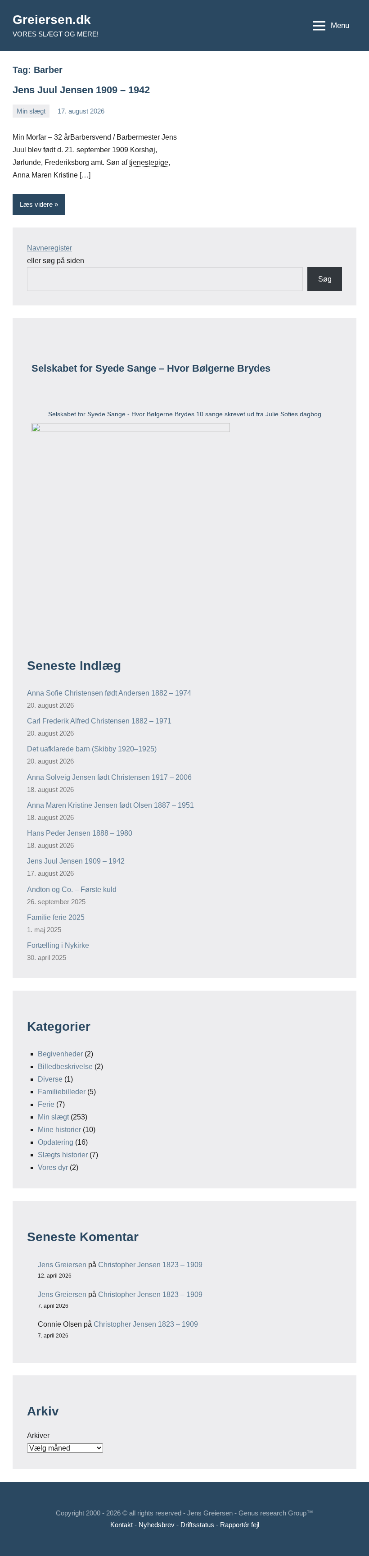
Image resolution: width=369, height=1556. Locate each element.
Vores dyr (53, 1167)
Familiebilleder (62, 1092)
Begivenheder (60, 1054)
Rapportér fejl (239, 1525)
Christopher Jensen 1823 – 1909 (150, 1265)
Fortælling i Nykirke (58, 945)
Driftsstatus (197, 1525)
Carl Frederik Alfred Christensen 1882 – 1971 (99, 721)
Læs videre (36, 204)
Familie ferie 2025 (56, 917)
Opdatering (55, 1142)
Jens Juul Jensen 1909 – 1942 (81, 90)
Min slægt (31, 111)
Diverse (50, 1079)
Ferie (46, 1104)
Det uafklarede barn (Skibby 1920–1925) (92, 749)
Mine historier (59, 1129)
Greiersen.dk (52, 20)
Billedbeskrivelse (65, 1066)
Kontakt (121, 1525)
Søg (325, 279)
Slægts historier (63, 1155)
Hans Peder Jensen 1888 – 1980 (79, 833)
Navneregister (49, 248)
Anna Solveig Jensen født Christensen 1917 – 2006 (109, 777)
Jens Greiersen (62, 1265)
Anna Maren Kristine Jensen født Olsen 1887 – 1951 (110, 805)
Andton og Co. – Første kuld (72, 889)
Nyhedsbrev (157, 1525)
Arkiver (38, 1435)
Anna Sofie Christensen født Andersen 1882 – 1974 (109, 693)
